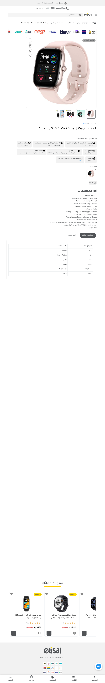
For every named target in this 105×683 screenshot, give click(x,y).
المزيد (79, 160)
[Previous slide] (91, 613)
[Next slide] (13, 613)
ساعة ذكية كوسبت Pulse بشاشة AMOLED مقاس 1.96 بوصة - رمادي (63, 616)
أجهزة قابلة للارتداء (74, 23)
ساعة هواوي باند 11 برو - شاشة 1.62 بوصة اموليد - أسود (28, 616)
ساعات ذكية (61, 23)
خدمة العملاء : (59, 8)
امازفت (51, 23)
